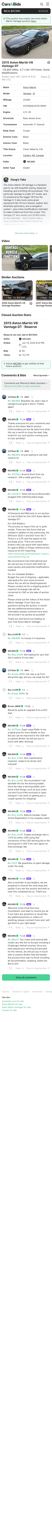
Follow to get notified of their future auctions (25, 365)
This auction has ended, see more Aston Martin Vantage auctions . (26, 19)
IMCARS (31, 161)
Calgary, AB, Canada (33, 155)
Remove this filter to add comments (22, 386)
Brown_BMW (14, 706)
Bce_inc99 (13, 634)
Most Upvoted (40, 375)
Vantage (27, 93)
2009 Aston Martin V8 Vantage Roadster (13, 304)
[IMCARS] (24, 161)
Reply (18, 411)
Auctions (5, 992)
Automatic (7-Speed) (20, 992)
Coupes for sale (9, 1010)
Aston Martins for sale (12, 1004)
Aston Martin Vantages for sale (16, 1007)
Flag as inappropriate (37, 411)
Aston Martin (29, 87)
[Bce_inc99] (4, 634)
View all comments (26, 977)
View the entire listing (25, 233)
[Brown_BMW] (4, 706)
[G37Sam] (4, 397)
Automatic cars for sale (13, 1001)
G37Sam (12, 397)
